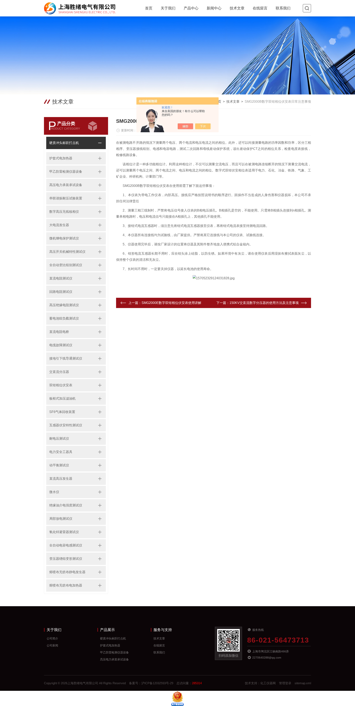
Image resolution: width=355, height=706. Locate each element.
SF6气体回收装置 (62, 412)
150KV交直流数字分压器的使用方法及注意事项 (264, 303)
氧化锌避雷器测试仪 (64, 532)
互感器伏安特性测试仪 (65, 425)
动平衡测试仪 (59, 465)
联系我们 (283, 8)
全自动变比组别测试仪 (65, 265)
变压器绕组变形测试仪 (65, 558)
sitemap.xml (303, 683)
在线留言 (260, 8)
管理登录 (285, 683)
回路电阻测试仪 (60, 291)
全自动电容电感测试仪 (65, 545)
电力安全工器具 (60, 452)
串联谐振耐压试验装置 (65, 198)
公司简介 (52, 638)
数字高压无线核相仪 (64, 211)
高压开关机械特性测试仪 (67, 251)
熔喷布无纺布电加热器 (65, 585)
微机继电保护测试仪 (64, 238)
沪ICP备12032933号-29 (157, 683)
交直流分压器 (59, 372)
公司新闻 (52, 645)
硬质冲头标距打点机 (64, 143)
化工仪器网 (268, 683)
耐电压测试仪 (59, 438)
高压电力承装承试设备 (65, 185)
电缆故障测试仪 (60, 345)
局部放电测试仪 (60, 518)
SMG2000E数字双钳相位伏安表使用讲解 (171, 303)
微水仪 (54, 492)
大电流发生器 (59, 225)
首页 (148, 8)
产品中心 (191, 8)
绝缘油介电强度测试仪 (65, 505)
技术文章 (237, 8)
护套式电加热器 (60, 158)
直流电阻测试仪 (60, 278)
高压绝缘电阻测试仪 (64, 305)
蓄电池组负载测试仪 (64, 318)
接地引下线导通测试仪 (65, 358)
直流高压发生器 (60, 478)
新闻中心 (214, 8)
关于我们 (168, 8)
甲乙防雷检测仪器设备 (65, 171)
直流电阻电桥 (59, 331)
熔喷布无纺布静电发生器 (67, 572)
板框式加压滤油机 (62, 398)
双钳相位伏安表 (60, 385)
